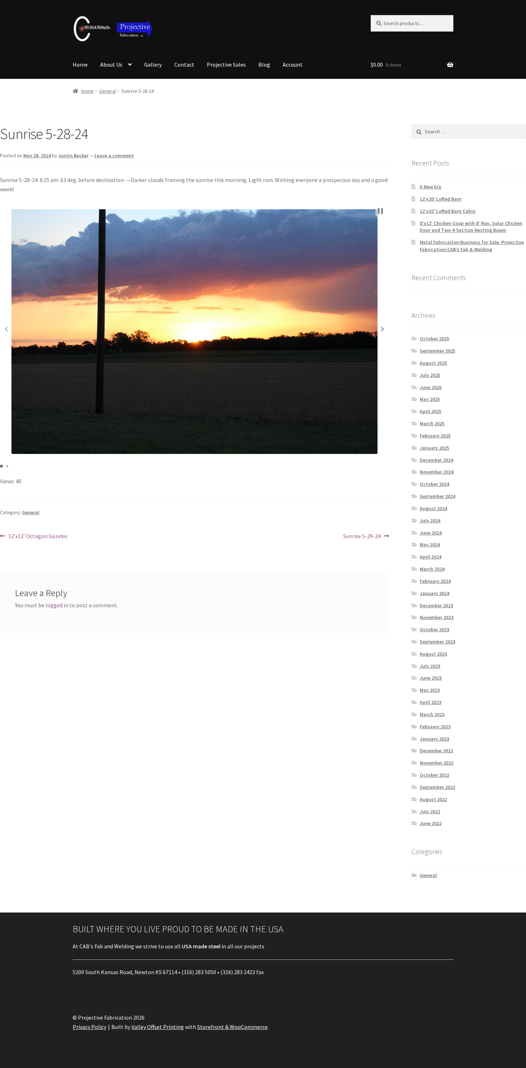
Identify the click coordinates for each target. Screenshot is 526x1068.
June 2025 (431, 387)
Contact (184, 64)
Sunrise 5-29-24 (362, 536)
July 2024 (430, 520)
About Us (111, 64)
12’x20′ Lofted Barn (441, 199)
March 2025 (432, 423)
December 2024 (436, 460)
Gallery (153, 64)
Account (293, 64)
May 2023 (430, 690)
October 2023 (434, 629)
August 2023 (433, 654)
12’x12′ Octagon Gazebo (37, 536)
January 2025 (434, 448)
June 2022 (431, 823)
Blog (264, 64)
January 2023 (434, 739)
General (107, 91)
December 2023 (436, 605)
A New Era (430, 186)
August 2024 (433, 508)
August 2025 (433, 363)
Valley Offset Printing (157, 1026)
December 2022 (436, 750)
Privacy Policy (89, 1026)
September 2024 (437, 496)
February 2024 (435, 581)
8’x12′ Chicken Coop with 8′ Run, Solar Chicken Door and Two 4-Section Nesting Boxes (471, 227)
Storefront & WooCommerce (232, 1026)
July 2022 (430, 811)
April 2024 (430, 557)
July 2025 (430, 375)
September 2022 (437, 787)
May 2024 (430, 544)
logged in (56, 605)
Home (80, 64)
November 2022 (436, 763)
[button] (383, 329)
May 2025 (430, 399)
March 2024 (432, 569)
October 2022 (434, 775)
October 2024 (434, 484)
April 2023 (430, 702)
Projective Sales (226, 64)
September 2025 (437, 351)
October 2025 (434, 338)
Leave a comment (114, 155)
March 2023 (432, 714)
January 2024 (434, 593)
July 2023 (430, 666)
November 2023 (436, 617)
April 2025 (430, 411)
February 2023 (435, 726)
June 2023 (431, 678)
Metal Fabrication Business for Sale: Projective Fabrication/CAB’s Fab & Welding (472, 246)
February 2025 (435, 435)
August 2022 (433, 799)
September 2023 (437, 641)
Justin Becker (73, 155)
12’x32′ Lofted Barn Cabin (448, 211)
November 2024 (436, 472)
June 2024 (431, 533)
